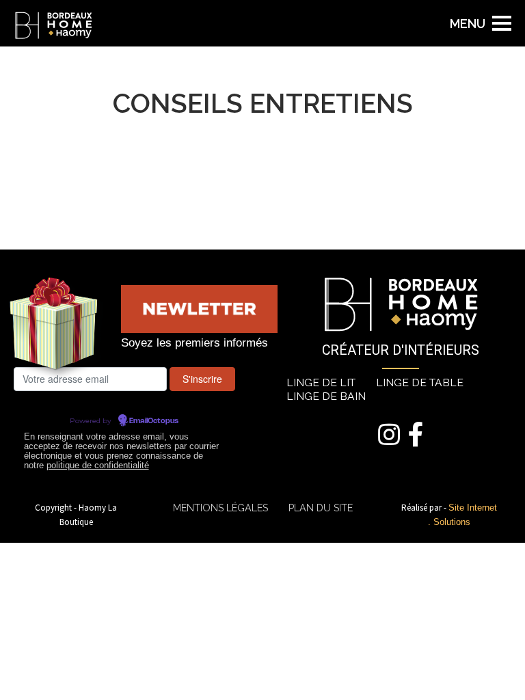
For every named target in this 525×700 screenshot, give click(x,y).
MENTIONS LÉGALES (220, 507)
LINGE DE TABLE (419, 382)
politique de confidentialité (97, 465)
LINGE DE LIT (320, 382)
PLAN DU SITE (320, 507)
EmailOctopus (153, 421)
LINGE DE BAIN (326, 396)
